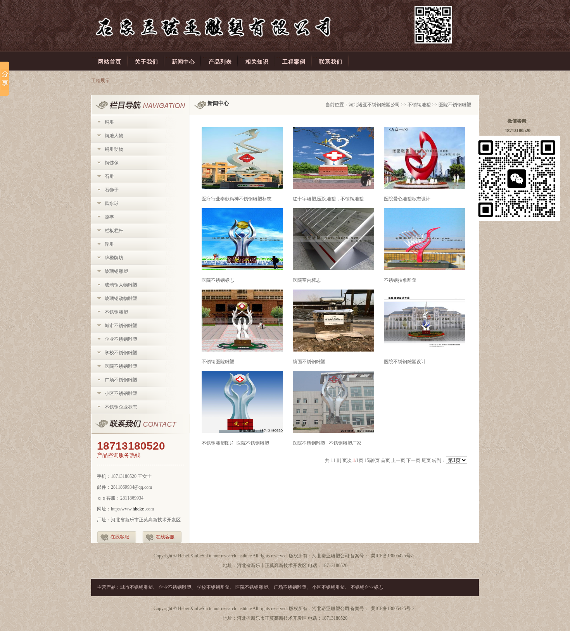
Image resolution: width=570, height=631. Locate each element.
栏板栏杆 (114, 230)
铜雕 (109, 122)
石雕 (109, 176)
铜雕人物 (114, 135)
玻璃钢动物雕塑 (121, 298)
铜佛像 (112, 163)
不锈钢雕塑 (116, 312)
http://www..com (132, 509)
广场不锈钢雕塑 (121, 380)
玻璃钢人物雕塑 (121, 285)
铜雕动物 (114, 149)
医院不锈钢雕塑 (121, 366)
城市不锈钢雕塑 (121, 325)
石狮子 (112, 190)
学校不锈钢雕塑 (121, 352)
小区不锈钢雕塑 (121, 393)
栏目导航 (140, 105)
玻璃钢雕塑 (116, 271)
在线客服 (120, 537)
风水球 (112, 203)
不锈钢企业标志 (121, 407)
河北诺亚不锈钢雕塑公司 (374, 104)
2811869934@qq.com (131, 487)
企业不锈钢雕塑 (121, 339)
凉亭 (109, 217)
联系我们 (140, 424)
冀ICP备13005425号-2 (393, 556)
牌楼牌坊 (114, 257)
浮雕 (109, 244)
